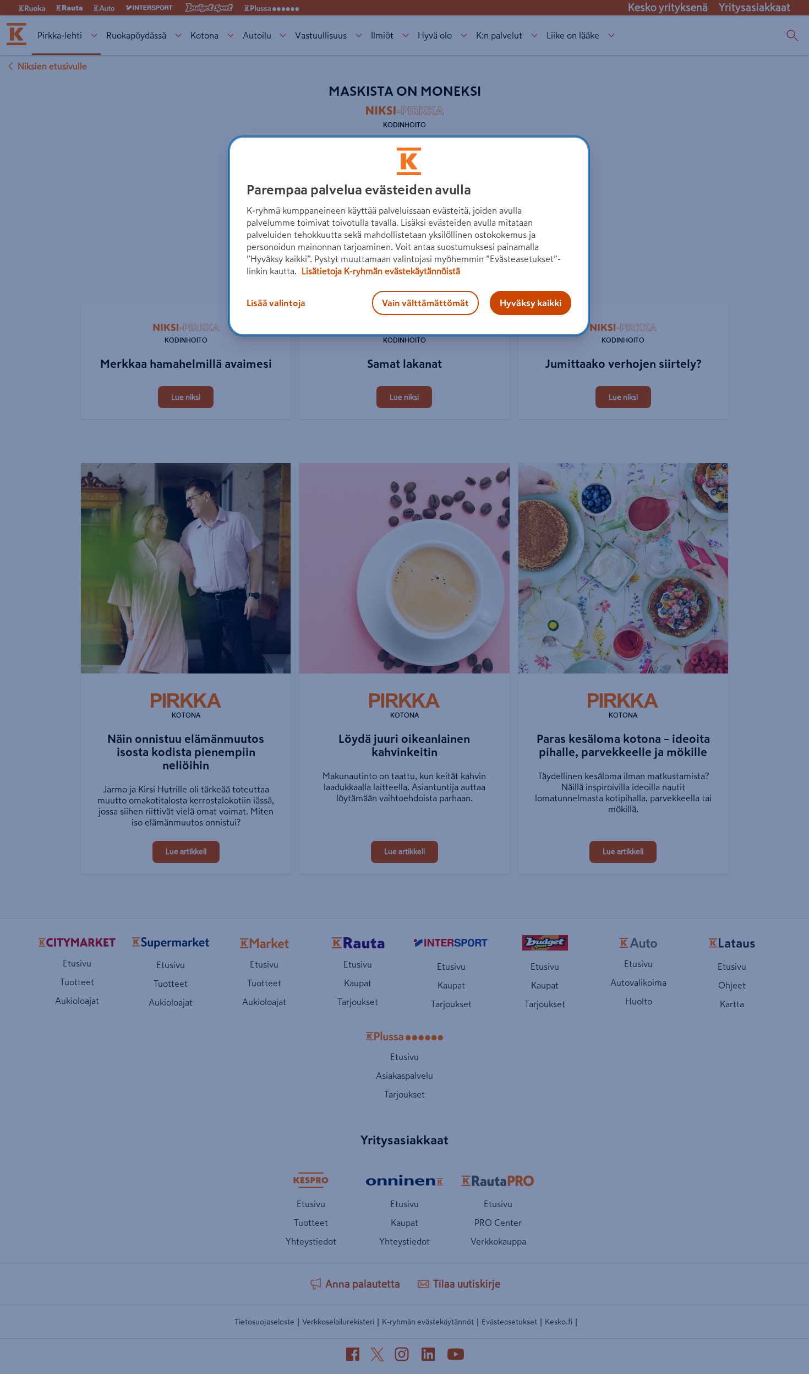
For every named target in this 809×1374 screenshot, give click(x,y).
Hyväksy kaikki (530, 302)
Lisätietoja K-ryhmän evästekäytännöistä (379, 271)
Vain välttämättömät (425, 302)
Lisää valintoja (276, 302)
